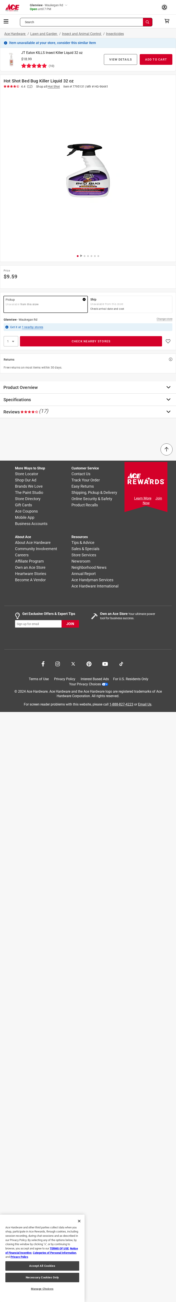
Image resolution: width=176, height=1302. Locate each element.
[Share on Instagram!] (57, 663)
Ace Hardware (15, 34)
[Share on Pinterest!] (88, 663)
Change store (164, 318)
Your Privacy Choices (85, 684)
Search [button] (29, 22)
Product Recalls (84, 505)
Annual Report (83, 574)
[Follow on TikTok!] (121, 663)
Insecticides (115, 34)
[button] (88, 170)
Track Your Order (85, 480)
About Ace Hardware (33, 542)
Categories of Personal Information (54, 1252)
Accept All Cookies (42, 1265)
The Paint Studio (29, 492)
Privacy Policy (64, 679)
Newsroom (80, 561)
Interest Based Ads (95, 679)
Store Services (83, 555)
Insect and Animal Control (82, 34)
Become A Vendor (30, 580)
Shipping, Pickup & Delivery (94, 492)
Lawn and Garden (44, 34)
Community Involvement (36, 549)
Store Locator (26, 474)
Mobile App (24, 517)
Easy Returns (82, 486)
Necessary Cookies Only (42, 1277)
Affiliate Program (29, 561)
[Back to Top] (167, 449)
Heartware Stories (30, 574)
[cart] (168, 21)
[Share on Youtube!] (105, 663)
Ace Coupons (26, 511)
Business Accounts (31, 524)
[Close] (79, 1221)
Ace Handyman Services (92, 580)
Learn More (142, 498)
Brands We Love (29, 486)
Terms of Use (39, 679)
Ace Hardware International (94, 586)
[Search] (147, 22)
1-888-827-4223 (121, 704)
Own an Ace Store (30, 567)
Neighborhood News (88, 567)
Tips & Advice (82, 542)
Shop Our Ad (25, 480)
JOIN (70, 624)
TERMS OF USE (59, 1248)
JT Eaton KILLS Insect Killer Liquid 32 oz (52, 53)
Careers (22, 555)
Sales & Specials (85, 549)
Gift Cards (23, 505)
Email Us (144, 704)
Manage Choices (42, 1288)
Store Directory (28, 499)
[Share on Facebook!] (43, 663)
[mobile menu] (6, 21)
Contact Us (80, 474)
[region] (42, 1258)
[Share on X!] (73, 663)
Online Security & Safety (91, 499)
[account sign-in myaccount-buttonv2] (165, 7)
